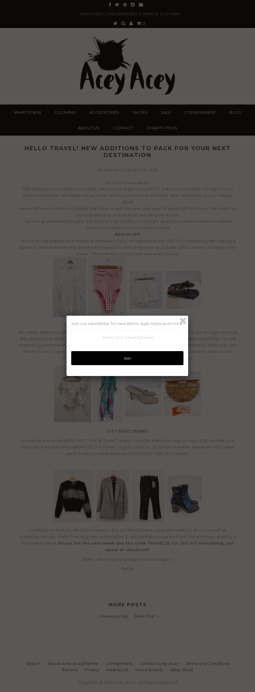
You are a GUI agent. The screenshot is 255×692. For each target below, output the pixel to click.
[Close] (183, 321)
